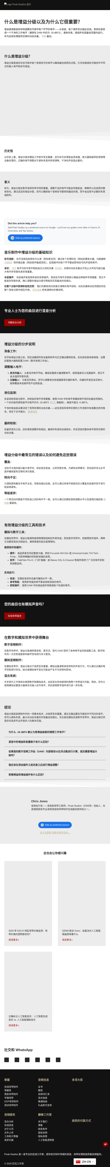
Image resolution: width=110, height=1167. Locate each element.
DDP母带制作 (11, 1101)
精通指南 (32, 411)
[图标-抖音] (37, 1060)
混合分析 (8, 1121)
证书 (40, 1087)
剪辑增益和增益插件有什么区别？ (27, 774)
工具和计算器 (11, 1136)
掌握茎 (7, 1090)
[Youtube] (27, 1060)
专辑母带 (8, 1098)
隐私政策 (42, 1136)
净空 (14, 268)
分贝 (53, 402)
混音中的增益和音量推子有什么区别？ (29, 742)
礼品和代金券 (45, 1105)
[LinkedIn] (48, 1060)
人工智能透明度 (46, 1140)
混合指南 (37, 290)
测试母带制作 (11, 1105)
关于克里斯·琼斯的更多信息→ (55, 832)
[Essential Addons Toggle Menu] (106, 5)
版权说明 (42, 1132)
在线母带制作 (11, 1087)
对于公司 (8, 1129)
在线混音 (8, 1125)
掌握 (44, 36)
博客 (40, 1125)
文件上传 (8, 1132)
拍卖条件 (42, 1129)
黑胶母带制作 (11, 1094)
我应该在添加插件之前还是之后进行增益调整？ (34, 765)
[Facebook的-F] (6, 1060)
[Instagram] (17, 1060)
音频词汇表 (44, 1094)
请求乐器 (8, 1140)
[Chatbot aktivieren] (105, 1144)
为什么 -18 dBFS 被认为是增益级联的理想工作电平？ (38, 732)
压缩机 (7, 262)
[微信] (58, 1060)
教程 (40, 1090)
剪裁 (58, 268)
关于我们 (42, 1121)
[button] (55, 732)
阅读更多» (14, 940)
